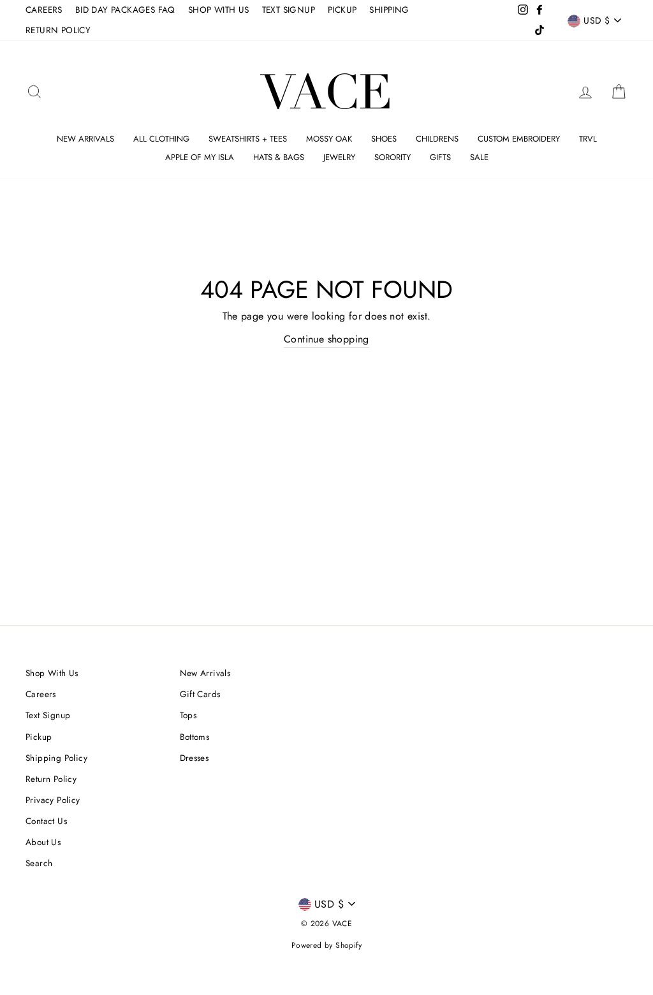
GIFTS (440, 157)
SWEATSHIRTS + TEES (248, 139)
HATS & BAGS (278, 157)
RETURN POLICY (58, 30)
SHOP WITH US (218, 9)
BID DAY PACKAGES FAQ (125, 9)
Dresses (194, 757)
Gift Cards (200, 694)
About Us (43, 842)
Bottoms (195, 736)
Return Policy (51, 778)
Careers (41, 694)
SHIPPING (389, 9)
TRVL (588, 139)
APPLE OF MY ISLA (199, 157)
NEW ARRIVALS (85, 139)
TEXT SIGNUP (288, 9)
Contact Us (46, 820)
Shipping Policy (56, 757)
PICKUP (342, 9)
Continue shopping (326, 339)
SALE (479, 157)
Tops (188, 715)
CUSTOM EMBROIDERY (519, 139)
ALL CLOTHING (161, 139)
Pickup (39, 736)
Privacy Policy (53, 799)
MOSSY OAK (329, 139)
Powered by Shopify (326, 945)
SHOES (384, 139)
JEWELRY (339, 157)
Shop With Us (52, 673)
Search (39, 863)
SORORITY (392, 157)
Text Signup (48, 715)
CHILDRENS (437, 139)
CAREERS (44, 9)
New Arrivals (205, 673)
